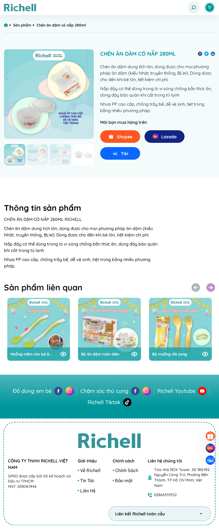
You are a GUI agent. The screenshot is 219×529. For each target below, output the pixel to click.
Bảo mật (124, 480)
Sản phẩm (22, 25)
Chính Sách (126, 470)
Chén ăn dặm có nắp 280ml (62, 25)
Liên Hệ (88, 490)
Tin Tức (87, 480)
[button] (210, 287)
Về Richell (90, 470)
